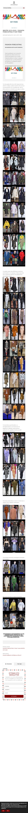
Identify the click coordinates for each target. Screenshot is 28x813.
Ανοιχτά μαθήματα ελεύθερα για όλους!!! (12, 655)
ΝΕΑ (21, 35)
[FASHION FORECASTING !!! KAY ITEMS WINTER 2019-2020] (14, 266)
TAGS (20, 664)
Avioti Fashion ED (9, 35)
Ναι (3, 810)
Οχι (7, 810)
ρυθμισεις (3, 808)
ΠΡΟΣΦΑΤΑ (9, 664)
